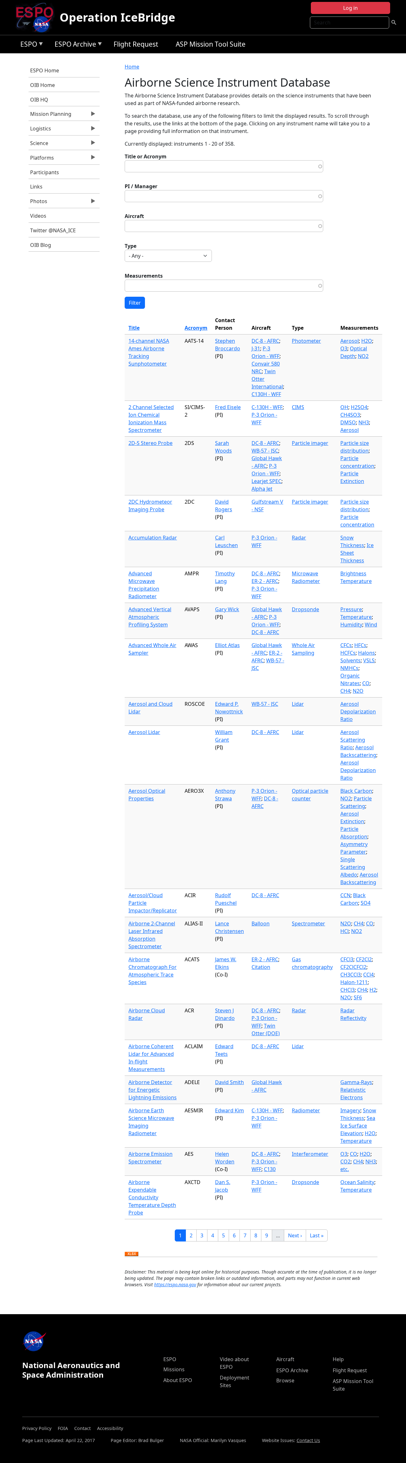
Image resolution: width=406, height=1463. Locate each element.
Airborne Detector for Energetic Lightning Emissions (152, 1090)
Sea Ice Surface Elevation (357, 1126)
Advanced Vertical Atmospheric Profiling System (149, 617)
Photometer (306, 340)
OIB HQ (39, 99)
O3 (343, 348)
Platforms (41, 159)
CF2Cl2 (364, 959)
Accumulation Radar (152, 537)
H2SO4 (359, 407)
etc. (344, 1169)
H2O (366, 340)
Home (132, 66)
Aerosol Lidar (144, 732)
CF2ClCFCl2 (353, 966)
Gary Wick (227, 609)
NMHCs (349, 668)
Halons (366, 652)
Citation (261, 966)
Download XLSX (131, 1254)
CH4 (345, 690)
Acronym (196, 327)
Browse (285, 1380)
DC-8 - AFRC (265, 340)
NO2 (363, 356)
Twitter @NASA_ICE (53, 230)
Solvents (350, 660)
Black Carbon (356, 790)
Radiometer (306, 1110)
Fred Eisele (228, 407)
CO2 (345, 1161)
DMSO (348, 422)
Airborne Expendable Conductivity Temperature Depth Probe (152, 1197)
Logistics (40, 130)
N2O (358, 690)
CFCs (346, 645)
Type (130, 245)
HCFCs (348, 652)
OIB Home (42, 85)
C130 (270, 1169)
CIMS (298, 407)
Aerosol (349, 340)
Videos (38, 215)
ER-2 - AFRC (265, 581)
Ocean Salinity (357, 1182)
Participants (44, 172)
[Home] (37, 17)
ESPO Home (44, 70)
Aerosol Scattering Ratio (352, 740)
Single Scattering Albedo (352, 867)
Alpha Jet (262, 488)
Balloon (261, 923)
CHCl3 (347, 989)
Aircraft (134, 216)
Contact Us (308, 1440)
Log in (350, 7)
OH (344, 407)
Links (36, 186)
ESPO (27, 45)
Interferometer (310, 1153)
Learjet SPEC (266, 481)
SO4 (365, 902)
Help (338, 1359)
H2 (373, 989)
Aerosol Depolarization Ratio (358, 711)
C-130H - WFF (267, 407)
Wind (371, 624)
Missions (174, 1369)
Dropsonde (305, 609)
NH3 (363, 422)
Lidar (298, 703)
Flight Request (136, 44)
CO (366, 683)
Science (38, 145)
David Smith (229, 1082)
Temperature (356, 616)
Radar (299, 537)
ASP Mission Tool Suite (211, 44)
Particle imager (310, 443)
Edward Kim (229, 1110)
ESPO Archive (73, 45)
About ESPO (177, 1380)
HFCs (360, 645)
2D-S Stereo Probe (150, 443)
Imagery (350, 1110)
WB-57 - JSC (265, 450)
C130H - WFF (266, 394)
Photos (38, 203)
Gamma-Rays (356, 1082)
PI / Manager (141, 186)
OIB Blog (40, 245)
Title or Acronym (146, 156)
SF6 (358, 997)
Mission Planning (50, 115)
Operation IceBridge (117, 17)
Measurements (144, 275)
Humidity (351, 624)
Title (134, 327)
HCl (344, 931)
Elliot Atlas (227, 645)
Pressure (351, 609)
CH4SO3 (350, 414)
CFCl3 (346, 959)
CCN (345, 895)
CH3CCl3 (350, 974)
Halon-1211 (354, 982)
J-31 (256, 348)
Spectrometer (308, 923)
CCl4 (368, 974)
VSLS (369, 660)
